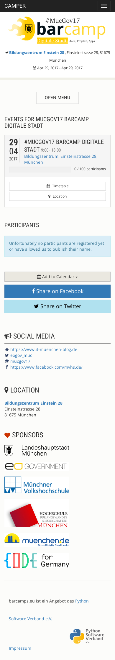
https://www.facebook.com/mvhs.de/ (46, 367)
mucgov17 (20, 361)
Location (59, 196)
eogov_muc (21, 355)
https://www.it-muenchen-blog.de (43, 349)
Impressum (20, 648)
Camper (15, 6)
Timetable (60, 185)
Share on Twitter (60, 306)
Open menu (57, 97)
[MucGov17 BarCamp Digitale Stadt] (57, 29)
